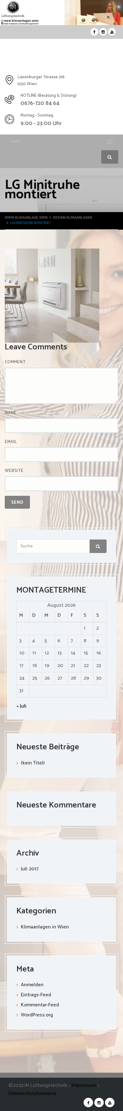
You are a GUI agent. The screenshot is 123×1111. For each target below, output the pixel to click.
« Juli (21, 706)
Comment (15, 362)
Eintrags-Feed (36, 995)
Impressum (84, 1085)
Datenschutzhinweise (32, 1093)
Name (10, 413)
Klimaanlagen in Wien (45, 927)
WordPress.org (37, 1015)
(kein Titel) (32, 763)
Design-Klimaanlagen (72, 218)
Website (14, 471)
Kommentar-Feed (40, 1005)
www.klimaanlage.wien (26, 218)
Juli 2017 (29, 869)
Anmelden (32, 985)
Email (11, 442)
